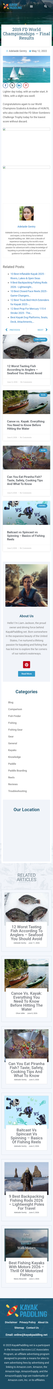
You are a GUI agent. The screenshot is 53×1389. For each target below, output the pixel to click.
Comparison (15, 709)
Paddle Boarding (17, 770)
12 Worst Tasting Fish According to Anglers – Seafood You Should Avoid (24, 369)
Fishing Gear (15, 729)
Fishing (12, 722)
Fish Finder (14, 716)
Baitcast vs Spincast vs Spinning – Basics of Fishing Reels (26, 536)
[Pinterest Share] (26, 85)
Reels (11, 777)
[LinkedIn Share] (19, 85)
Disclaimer (11, 1322)
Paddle (12, 763)
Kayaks (12, 750)
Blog (10, 702)
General (12, 743)
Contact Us (32, 1327)
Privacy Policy (28, 1322)
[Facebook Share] (5, 85)
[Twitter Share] (12, 85)
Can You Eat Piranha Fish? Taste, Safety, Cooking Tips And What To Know (25, 480)
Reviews (13, 784)
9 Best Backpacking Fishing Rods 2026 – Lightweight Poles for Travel (26, 1202)
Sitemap (19, 1327)
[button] (31, 6)
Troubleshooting (17, 791)
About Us (26, 616)
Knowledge (14, 756)
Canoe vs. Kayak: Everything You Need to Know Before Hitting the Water (26, 425)
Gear (11, 736)
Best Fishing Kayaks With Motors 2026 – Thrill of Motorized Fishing (26, 1269)
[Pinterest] (26, 664)
